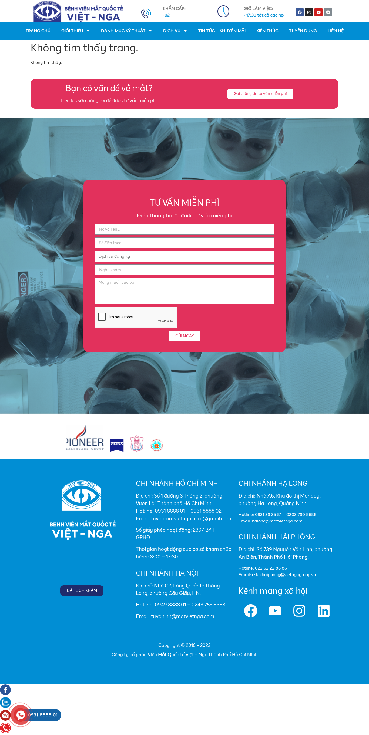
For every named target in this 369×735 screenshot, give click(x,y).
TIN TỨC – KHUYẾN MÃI (222, 31)
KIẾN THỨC (267, 31)
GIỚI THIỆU (72, 31)
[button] (260, 94)
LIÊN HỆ (336, 31)
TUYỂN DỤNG (303, 31)
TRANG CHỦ (38, 31)
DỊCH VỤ (171, 31)
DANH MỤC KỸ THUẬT (123, 31)
